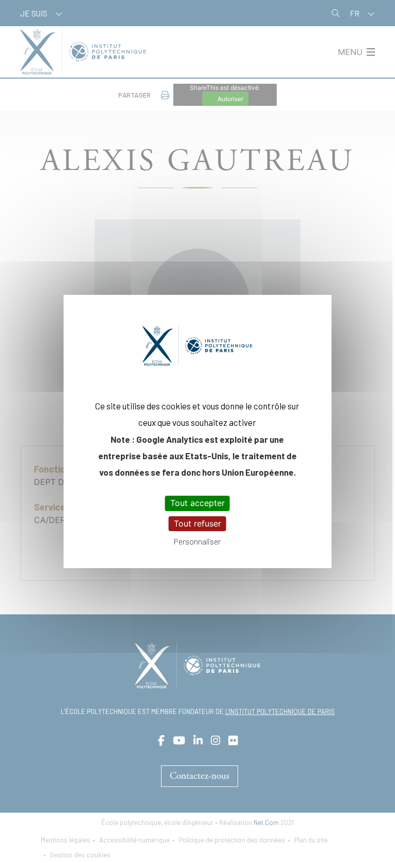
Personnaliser (197, 541)
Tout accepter (197, 503)
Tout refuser (197, 523)
